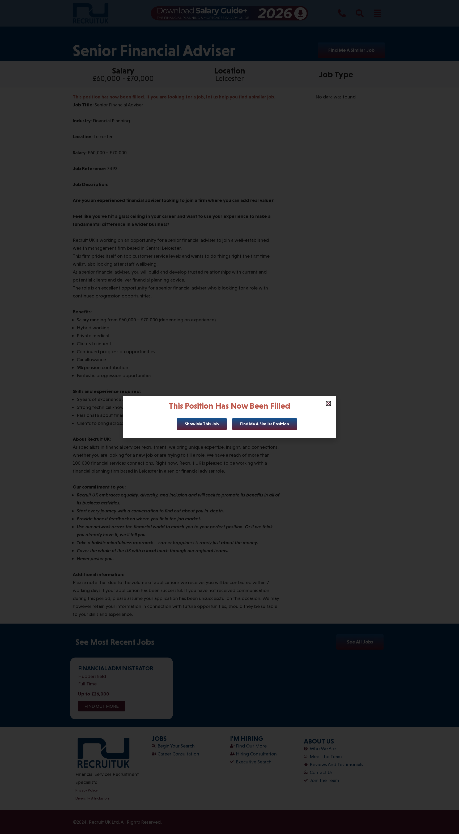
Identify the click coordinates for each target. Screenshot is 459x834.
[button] (328, 403)
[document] (229, 417)
